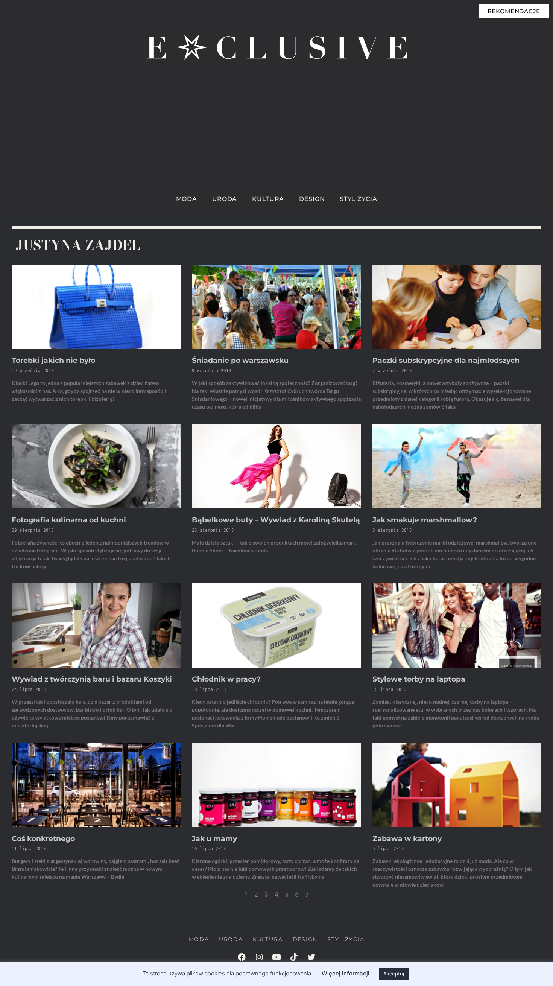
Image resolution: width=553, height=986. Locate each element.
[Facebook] (242, 957)
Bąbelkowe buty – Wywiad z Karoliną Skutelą (276, 520)
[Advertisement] (276, 134)
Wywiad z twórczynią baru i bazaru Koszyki (92, 679)
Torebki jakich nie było (53, 360)
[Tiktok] (293, 957)
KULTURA (268, 198)
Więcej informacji (345, 973)
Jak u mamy (214, 838)
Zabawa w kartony (407, 838)
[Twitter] (311, 957)
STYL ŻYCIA (358, 198)
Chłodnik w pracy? (226, 679)
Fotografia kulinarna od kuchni (69, 520)
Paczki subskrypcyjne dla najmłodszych (446, 360)
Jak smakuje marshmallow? (424, 520)
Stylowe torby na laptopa (418, 679)
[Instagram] (259, 957)
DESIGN (312, 198)
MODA (186, 198)
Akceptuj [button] (393, 974)
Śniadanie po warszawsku (240, 360)
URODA (224, 198)
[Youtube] (276, 957)
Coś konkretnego (43, 838)
